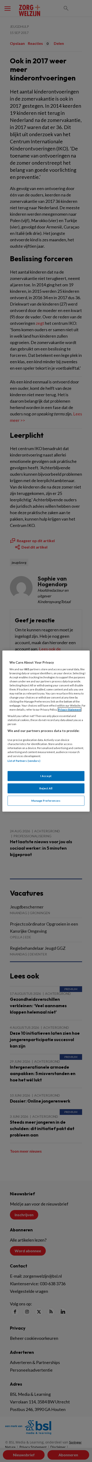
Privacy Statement (69, 709)
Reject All (46, 788)
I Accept (46, 775)
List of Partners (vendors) (24, 760)
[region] (46, 731)
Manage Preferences (45, 800)
